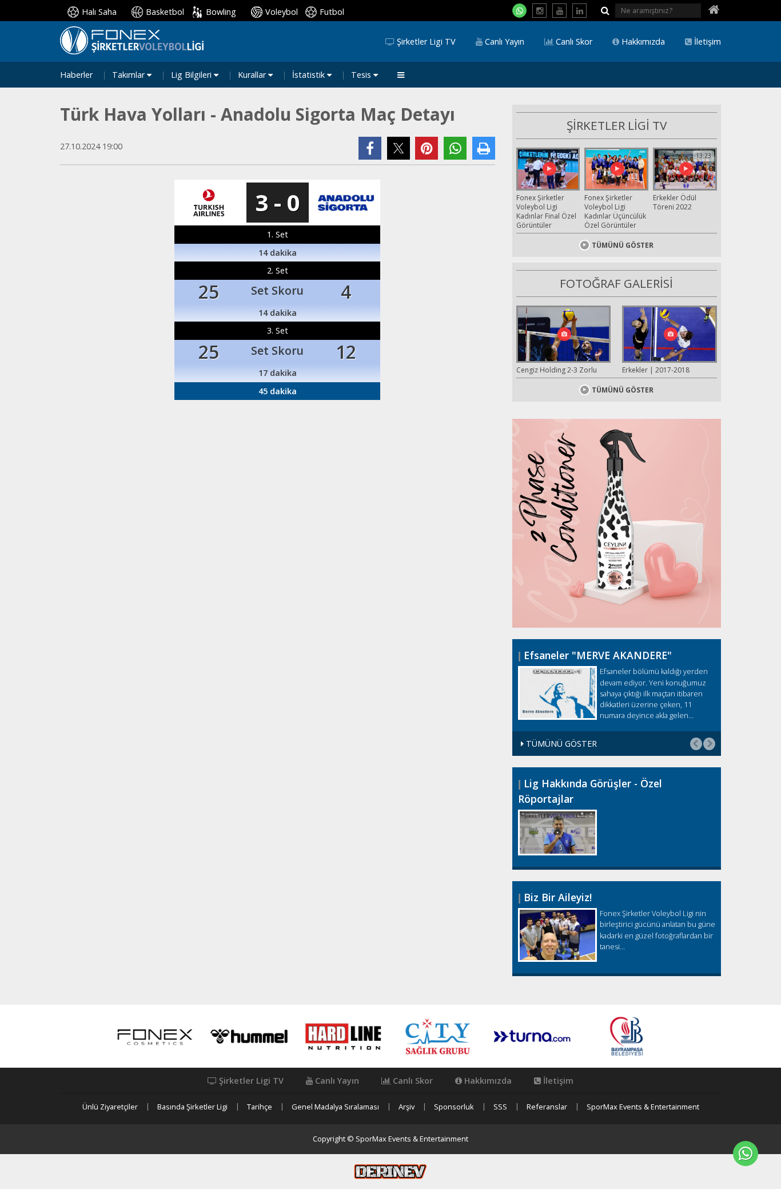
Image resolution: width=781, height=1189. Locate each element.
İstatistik (309, 75)
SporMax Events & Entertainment (643, 1107)
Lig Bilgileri (192, 75)
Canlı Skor (572, 42)
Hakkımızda (642, 42)
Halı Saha (99, 11)
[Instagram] (539, 10)
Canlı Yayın (503, 42)
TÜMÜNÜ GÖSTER (623, 245)
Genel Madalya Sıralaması (335, 1107)
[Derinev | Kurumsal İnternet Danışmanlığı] (390, 1170)
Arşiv (407, 1107)
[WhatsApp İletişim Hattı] (519, 10)
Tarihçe (259, 1107)
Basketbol (165, 11)
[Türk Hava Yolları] (208, 203)
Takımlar (129, 75)
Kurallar (253, 75)
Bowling (221, 11)
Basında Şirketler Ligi (192, 1107)
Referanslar (547, 1107)
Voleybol (281, 11)
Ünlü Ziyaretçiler (110, 1107)
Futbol (332, 11)
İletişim (706, 42)
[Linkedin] (579, 10)
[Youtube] (559, 10)
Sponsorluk (454, 1107)
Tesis (362, 75)
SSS (500, 1107)
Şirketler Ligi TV (425, 42)
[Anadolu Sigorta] (346, 203)
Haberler (76, 75)
